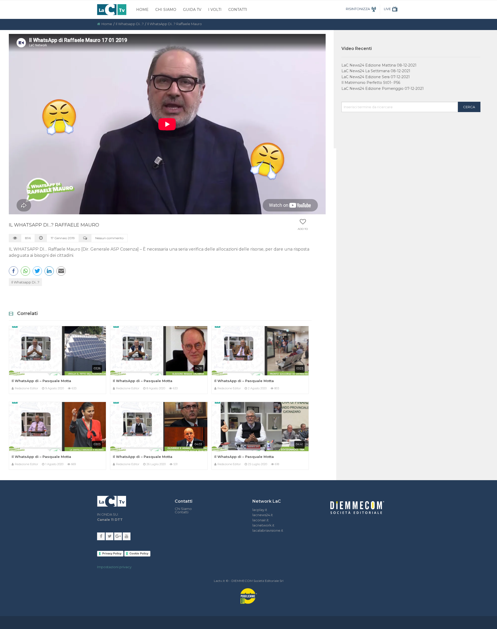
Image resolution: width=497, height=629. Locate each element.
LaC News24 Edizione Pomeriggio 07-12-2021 (382, 88)
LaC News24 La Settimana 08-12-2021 (375, 71)
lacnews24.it (262, 515)
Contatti (237, 9)
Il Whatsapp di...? (130, 24)
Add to (303, 229)
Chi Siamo (165, 9)
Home (142, 9)
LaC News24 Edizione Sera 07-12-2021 (375, 77)
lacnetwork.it (263, 525)
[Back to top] (489, 435)
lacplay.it (259, 510)
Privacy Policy (111, 553)
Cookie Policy (138, 553)
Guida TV (192, 9)
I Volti (215, 9)
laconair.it (260, 520)
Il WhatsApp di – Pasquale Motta (41, 381)
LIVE (387, 9)
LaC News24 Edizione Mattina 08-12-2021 (378, 65)
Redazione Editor (26, 388)
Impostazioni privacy (114, 567)
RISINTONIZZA (358, 9)
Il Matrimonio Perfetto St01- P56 (370, 82)
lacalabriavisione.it (267, 530)
